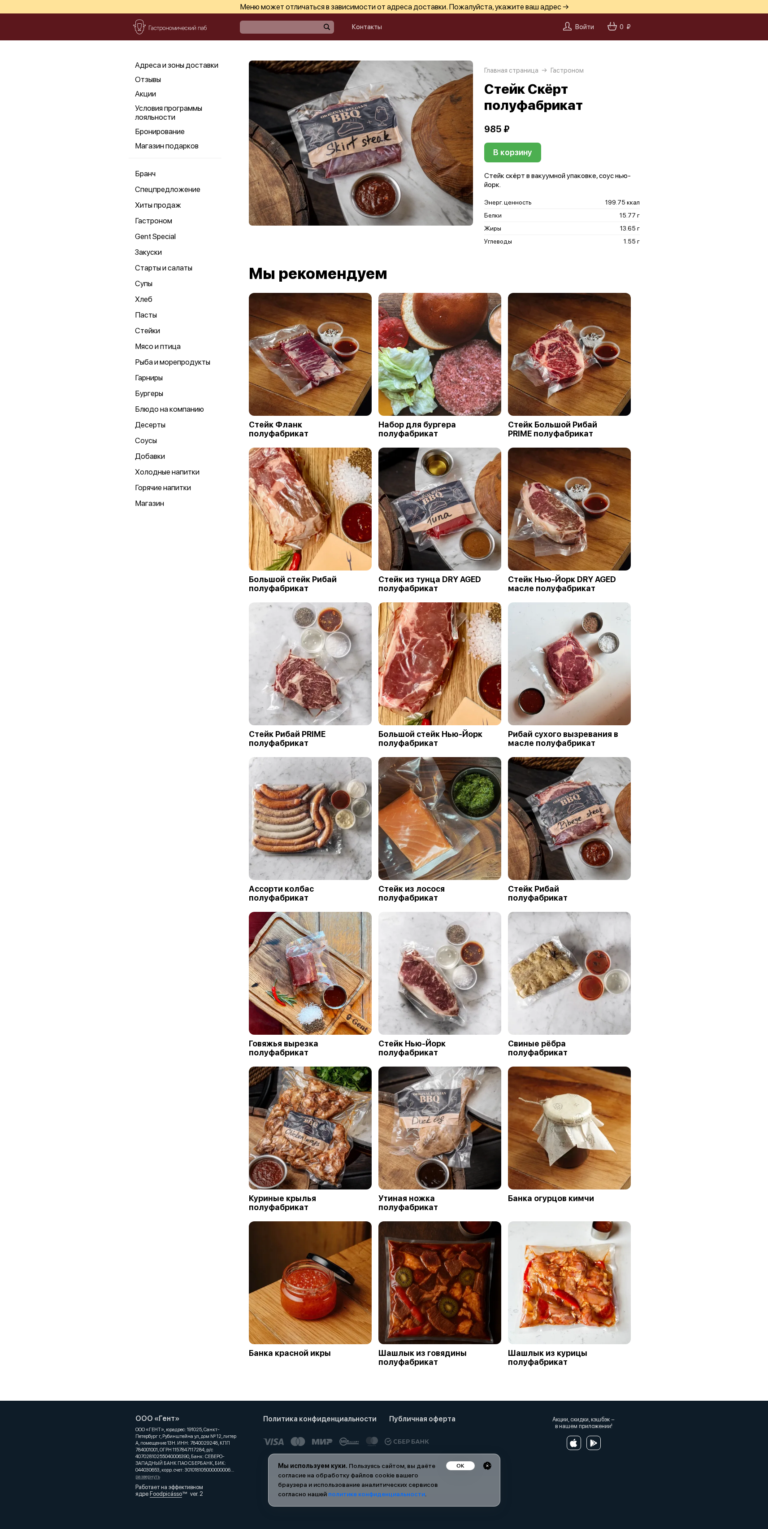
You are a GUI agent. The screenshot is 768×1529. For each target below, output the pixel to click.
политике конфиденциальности (376, 1494)
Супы (143, 283)
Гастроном (153, 220)
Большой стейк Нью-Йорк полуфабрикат (430, 739)
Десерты (150, 424)
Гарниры (149, 377)
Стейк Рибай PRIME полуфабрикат (287, 739)
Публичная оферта (422, 1419)
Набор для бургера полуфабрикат (417, 429)
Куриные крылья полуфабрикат (282, 1203)
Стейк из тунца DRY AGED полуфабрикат (429, 584)
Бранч (145, 173)
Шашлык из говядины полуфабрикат (422, 1358)
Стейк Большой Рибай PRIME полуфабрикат (552, 429)
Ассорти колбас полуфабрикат (281, 893)
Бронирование (160, 131)
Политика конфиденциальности (320, 1419)
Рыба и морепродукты (172, 361)
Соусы (146, 440)
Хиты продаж (158, 204)
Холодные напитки (167, 471)
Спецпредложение (167, 189)
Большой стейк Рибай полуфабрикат (293, 584)
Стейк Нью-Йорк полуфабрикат (412, 1048)
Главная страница (511, 70)
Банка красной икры (290, 1353)
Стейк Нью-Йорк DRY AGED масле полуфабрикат (562, 584)
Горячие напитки (163, 487)
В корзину (512, 152)
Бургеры (149, 393)
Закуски (148, 252)
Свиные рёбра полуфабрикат (538, 1048)
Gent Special (155, 236)
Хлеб (143, 299)
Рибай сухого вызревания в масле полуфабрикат (563, 739)
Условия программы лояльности (168, 113)
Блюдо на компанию (169, 409)
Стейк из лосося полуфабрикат (411, 893)
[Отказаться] (487, 1465)
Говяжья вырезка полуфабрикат (283, 1048)
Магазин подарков (167, 145)
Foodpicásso (166, 1493)
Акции (145, 93)
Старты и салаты (163, 267)
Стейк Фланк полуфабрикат (278, 429)
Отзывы (148, 79)
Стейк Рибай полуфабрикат (538, 893)
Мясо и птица (158, 346)
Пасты (146, 314)
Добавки (150, 456)
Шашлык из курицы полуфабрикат (547, 1358)
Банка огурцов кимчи (551, 1198)
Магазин (149, 503)
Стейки (147, 330)
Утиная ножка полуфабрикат (408, 1203)
